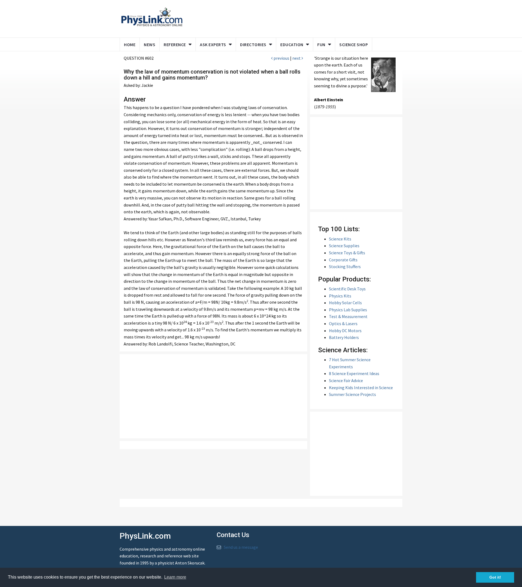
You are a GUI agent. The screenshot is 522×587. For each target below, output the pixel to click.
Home (129, 44)
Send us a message (241, 547)
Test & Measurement (348, 316)
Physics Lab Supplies (348, 309)
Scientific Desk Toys (347, 288)
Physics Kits (340, 296)
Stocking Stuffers (345, 266)
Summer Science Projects (352, 394)
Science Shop (353, 44)
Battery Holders (344, 337)
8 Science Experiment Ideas (354, 373)
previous (281, 58)
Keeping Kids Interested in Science (361, 387)
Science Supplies (344, 245)
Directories (253, 44)
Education (291, 44)
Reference (175, 44)
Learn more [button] (175, 577)
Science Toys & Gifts (347, 252)
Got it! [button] (495, 577)
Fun (321, 44)
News (149, 44)
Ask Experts (213, 44)
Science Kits (340, 239)
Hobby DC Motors (345, 330)
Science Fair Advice (346, 380)
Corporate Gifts (343, 259)
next (297, 58)
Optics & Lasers (343, 323)
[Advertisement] (291, 17)
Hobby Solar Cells (345, 302)
